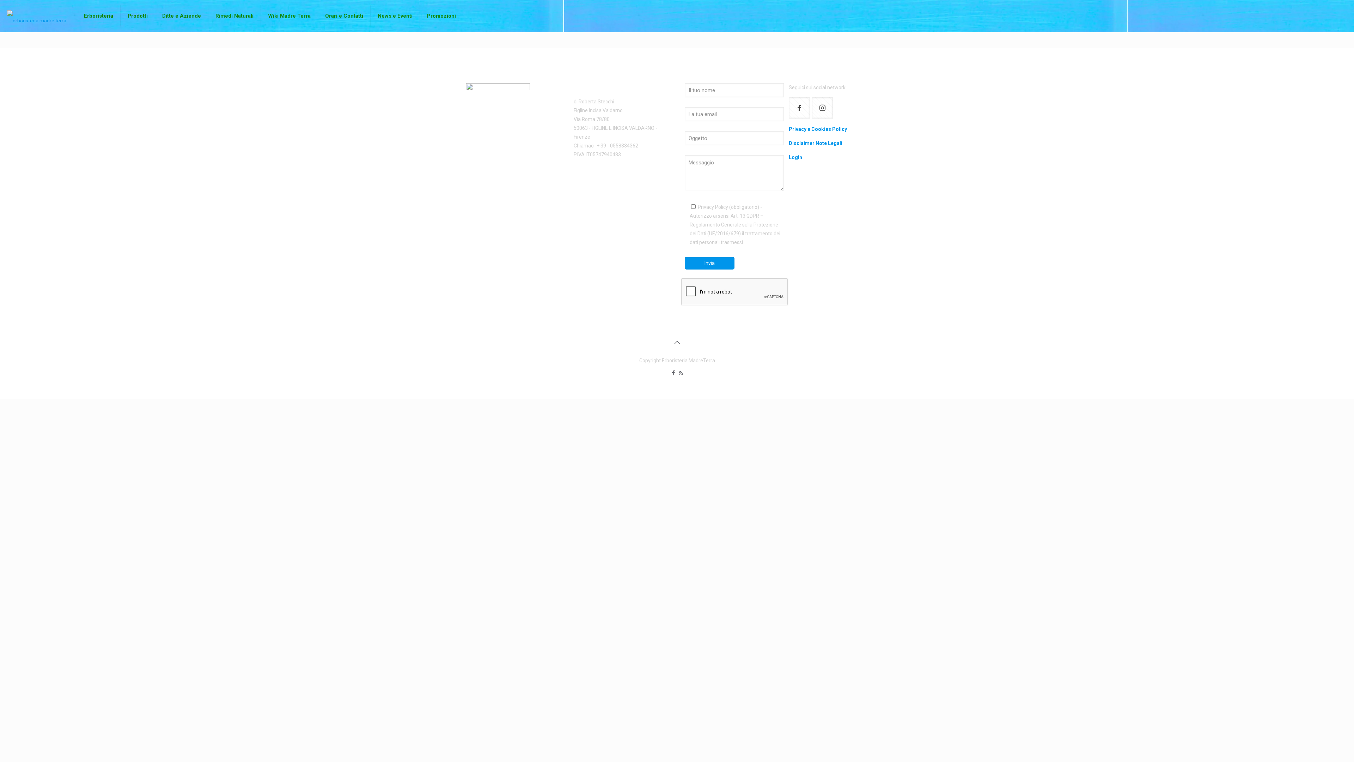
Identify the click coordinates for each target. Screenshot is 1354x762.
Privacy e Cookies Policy (818, 129)
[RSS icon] (680, 373)
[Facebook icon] (673, 373)
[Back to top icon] (677, 342)
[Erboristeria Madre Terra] (36, 16)
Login (795, 157)
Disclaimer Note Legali (815, 143)
